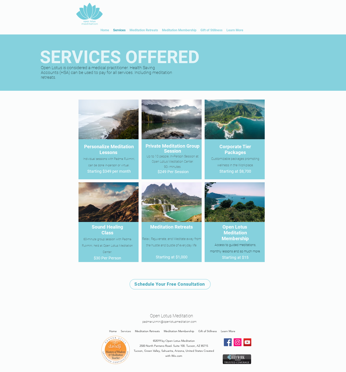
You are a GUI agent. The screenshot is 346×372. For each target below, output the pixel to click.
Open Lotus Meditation (171, 315)
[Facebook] (228, 342)
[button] (108, 139)
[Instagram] (237, 342)
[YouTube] (247, 342)
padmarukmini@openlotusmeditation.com (169, 322)
